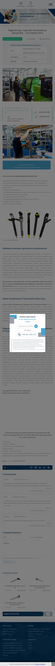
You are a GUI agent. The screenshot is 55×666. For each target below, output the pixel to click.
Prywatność (38, 349)
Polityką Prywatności (17, 341)
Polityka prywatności (40, 664)
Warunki (42, 349)
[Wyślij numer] (36, 326)
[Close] (44, 315)
